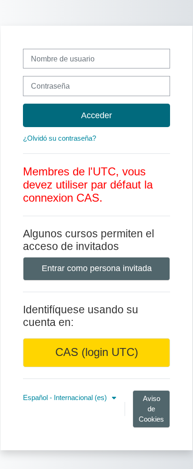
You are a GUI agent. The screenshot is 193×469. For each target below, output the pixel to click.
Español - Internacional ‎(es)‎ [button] (66, 397)
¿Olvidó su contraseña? (59, 138)
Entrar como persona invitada (97, 268)
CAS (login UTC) (96, 352)
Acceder (96, 115)
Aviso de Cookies (151, 409)
